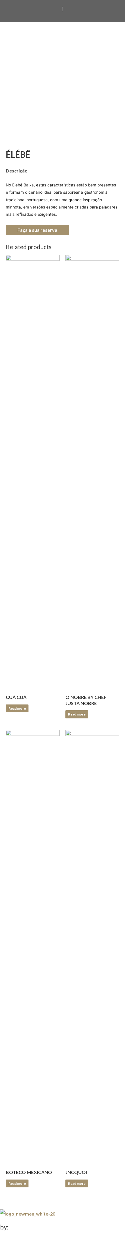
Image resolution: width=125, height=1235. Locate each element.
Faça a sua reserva (37, 230)
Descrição (17, 170)
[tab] (62, 170)
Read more (17, 708)
